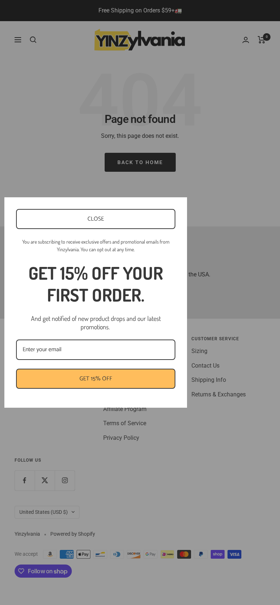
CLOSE (96, 219)
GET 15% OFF (95, 379)
